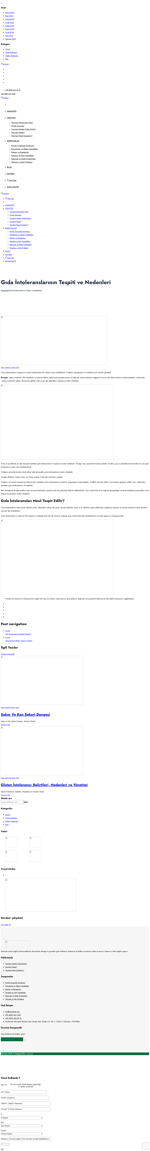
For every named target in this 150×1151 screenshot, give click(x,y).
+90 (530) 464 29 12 (12, 90)
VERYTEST (11, 118)
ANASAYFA (11, 111)
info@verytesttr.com (12, 1011)
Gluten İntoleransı (11, 56)
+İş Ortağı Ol (6, 924)
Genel (7, 49)
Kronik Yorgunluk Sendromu (22, 145)
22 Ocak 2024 (14, 367)
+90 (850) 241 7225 (8, 94)
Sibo (7, 59)
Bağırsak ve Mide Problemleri (23, 159)
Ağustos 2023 (10, 39)
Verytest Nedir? (18, 132)
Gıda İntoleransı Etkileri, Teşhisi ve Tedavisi (18, 641)
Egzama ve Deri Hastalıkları (22, 155)
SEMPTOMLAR (13, 141)
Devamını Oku (5, 725)
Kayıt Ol (5, 1144)
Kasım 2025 (9, 12)
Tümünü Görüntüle (7, 654)
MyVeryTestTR (13, 187)
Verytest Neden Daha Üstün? (23, 129)
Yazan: (5, 367)
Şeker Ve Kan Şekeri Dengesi (25, 714)
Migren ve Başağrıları (20, 152)
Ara (25, 802)
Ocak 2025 (9, 22)
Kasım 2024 (9, 29)
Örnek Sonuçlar (17, 126)
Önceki (7, 631)
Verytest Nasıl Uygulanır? (21, 136)
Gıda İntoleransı (11, 52)
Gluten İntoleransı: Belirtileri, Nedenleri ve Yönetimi (44, 784)
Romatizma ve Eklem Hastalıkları (24, 149)
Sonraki (7, 637)
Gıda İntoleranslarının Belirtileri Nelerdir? (18, 634)
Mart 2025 (9, 16)
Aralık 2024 (9, 26)
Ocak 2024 (9, 32)
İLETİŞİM (10, 173)
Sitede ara (6, 798)
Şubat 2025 (9, 19)
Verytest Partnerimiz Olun (22, 122)
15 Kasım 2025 (14, 707)
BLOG (9, 167)
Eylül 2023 (9, 35)
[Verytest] (5, 64)
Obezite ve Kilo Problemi (21, 162)
